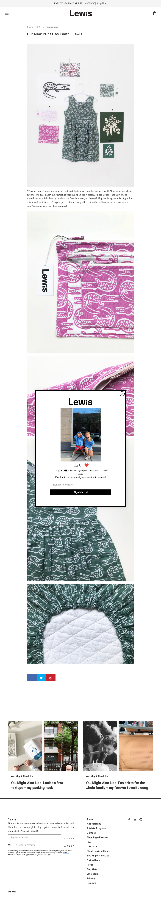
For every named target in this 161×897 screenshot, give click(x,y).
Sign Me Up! (81, 492)
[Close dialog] (122, 393)
